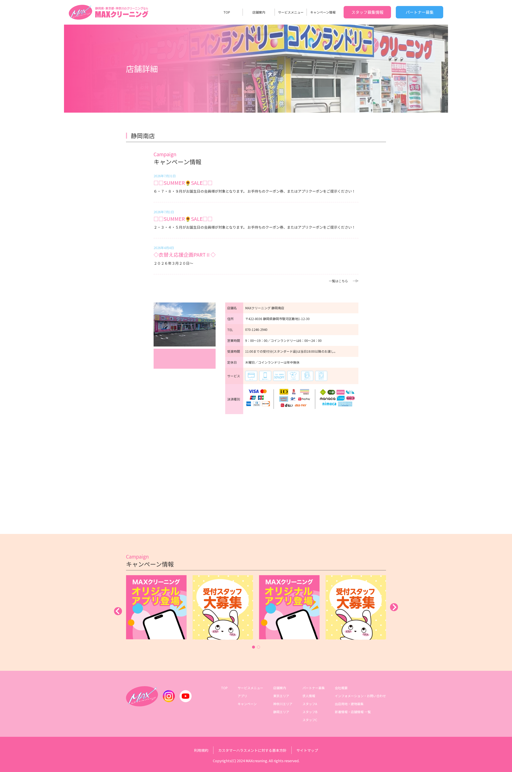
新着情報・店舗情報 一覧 (353, 711)
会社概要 (341, 687)
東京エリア (281, 695)
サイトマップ (307, 750)
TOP (226, 12)
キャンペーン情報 (323, 12)
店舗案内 (258, 12)
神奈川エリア (282, 703)
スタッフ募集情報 (367, 12)
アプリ (242, 695)
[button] (253, 647)
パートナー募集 (420, 12)
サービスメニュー (291, 12)
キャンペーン (247, 703)
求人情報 (308, 695)
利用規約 (201, 750)
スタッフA (309, 703)
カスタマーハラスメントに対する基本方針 (252, 750)
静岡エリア (281, 711)
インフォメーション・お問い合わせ (360, 695)
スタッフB (309, 711)
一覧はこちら (338, 280)
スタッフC (309, 719)
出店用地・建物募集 (349, 703)
